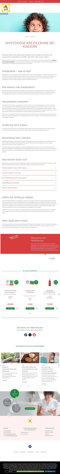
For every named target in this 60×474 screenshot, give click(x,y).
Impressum (16, 452)
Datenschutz (22, 452)
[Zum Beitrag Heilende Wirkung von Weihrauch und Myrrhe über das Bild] (30, 357)
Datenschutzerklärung (46, 469)
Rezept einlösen (38, 1)
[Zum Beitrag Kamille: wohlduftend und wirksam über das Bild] (10, 357)
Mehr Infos (50, 471)
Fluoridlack (15, 150)
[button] (25, 334)
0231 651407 (24, 1)
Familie (27, 36)
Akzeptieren (30, 471)
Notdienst (31, 1)
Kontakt (37, 452)
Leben (3, 365)
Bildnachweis (43, 452)
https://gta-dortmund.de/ (12, 435)
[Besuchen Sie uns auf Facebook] (30, 446)
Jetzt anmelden (30, 408)
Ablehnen (10, 471)
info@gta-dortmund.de (11, 434)
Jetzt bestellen (10, 308)
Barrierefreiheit (31, 452)
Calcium (45, 76)
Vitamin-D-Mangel (35, 115)
